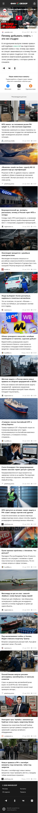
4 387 (34, 183)
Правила (23, 792)
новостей (17, 46)
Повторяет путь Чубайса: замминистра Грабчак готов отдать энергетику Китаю (18, 721)
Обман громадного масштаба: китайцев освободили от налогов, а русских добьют (19, 337)
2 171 (34, 610)
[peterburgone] (2, 524)
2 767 (34, 310)
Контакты (23, 789)
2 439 (34, 441)
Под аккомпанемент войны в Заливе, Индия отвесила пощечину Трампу (17, 637)
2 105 (34, 736)
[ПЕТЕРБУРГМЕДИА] (2, 141)
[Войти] (34, 4)
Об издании (6, 792)
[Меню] (3, 4)
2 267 (34, 524)
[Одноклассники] (15, 800)
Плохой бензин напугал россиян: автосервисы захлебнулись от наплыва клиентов (18, 676)
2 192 (34, 567)
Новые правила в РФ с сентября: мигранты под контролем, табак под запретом (16, 765)
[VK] (23, 800)
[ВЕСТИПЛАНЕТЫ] (2, 736)
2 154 (34, 648)
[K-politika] (2, 352)
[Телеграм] (6, 800)
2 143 (34, 693)
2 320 (34, 483)
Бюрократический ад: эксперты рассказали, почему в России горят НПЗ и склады (18, 212)
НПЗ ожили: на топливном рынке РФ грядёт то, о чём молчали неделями (17, 125)
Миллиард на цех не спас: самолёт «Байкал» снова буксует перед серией (17, 594)
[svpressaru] (2, 310)
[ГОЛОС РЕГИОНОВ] (2, 226)
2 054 (34, 779)
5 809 (34, 141)
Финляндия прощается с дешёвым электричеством (16, 254)
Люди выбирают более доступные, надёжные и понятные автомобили (16, 297)
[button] (4, 68)
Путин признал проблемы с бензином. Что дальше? (19, 552)
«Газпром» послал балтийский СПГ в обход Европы (17, 423)
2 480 (34, 395)
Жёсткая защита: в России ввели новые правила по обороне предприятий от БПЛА (19, 380)
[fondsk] (2, 269)
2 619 (34, 352)
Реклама (5, 789)
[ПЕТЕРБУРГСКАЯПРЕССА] (2, 183)
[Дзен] (32, 800)
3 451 (34, 226)
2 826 (34, 269)
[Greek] (3, 32)
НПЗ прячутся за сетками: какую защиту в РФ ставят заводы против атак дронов (19, 511)
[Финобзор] (19, 3)
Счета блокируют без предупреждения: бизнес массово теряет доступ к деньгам (18, 468)
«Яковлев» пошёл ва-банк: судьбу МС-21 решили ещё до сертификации (18, 168)
